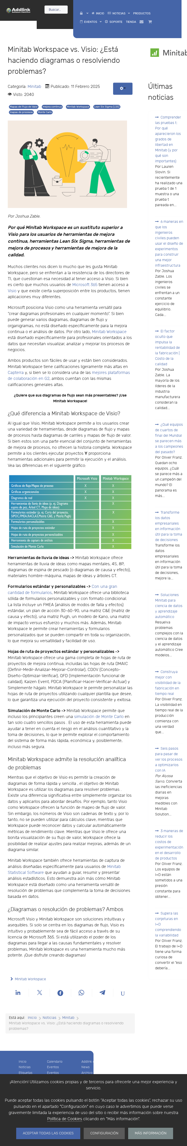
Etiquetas (25, 1073)
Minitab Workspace (78, 106)
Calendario (54, 1062)
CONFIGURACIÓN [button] (104, 1133)
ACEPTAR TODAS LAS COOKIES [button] (48, 1133)
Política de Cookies (64, 1119)
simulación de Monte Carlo (99, 716)
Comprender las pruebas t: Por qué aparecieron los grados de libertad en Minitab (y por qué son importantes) (168, 139)
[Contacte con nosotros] (142, 22)
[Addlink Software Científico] (18, 10)
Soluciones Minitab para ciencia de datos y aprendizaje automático (168, 606)
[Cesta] (151, 22)
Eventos (53, 1067)
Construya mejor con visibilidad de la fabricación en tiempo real (168, 683)
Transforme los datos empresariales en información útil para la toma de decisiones (168, 526)
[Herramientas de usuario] (122, 89)
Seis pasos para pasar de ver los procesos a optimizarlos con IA (168, 759)
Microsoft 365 (84, 284)
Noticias (25, 1067)
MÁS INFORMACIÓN (150, 1133)
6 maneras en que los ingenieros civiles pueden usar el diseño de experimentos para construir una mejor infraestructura (169, 244)
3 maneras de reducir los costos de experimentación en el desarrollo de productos (169, 845)
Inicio (22, 1062)
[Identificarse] (84, 13)
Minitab (34, 86)
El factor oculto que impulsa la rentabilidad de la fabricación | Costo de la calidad (167, 347)
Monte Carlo (45, 112)
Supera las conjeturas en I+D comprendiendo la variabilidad (168, 924)
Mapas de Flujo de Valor (24, 106)
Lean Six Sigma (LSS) (106, 106)
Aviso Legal (124, 1062)
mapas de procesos (21, 112)
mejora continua (52, 106)
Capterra (16, 372)
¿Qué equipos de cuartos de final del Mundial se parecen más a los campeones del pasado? (169, 438)
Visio (12, 291)
